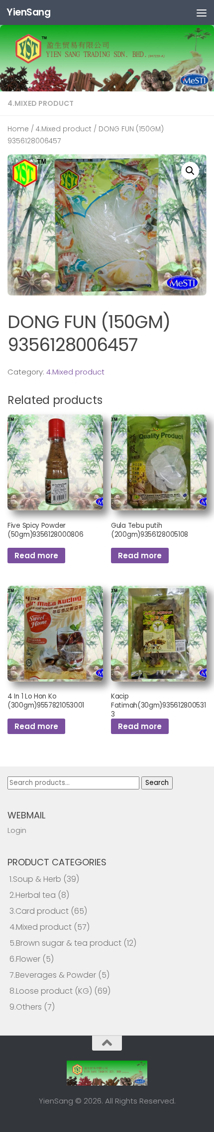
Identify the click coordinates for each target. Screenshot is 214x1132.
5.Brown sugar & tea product (65, 943)
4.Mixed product (40, 103)
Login (16, 830)
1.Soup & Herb (35, 879)
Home (18, 129)
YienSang (28, 12)
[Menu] (201, 12)
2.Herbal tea (32, 895)
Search (157, 782)
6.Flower (24, 959)
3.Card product (39, 911)
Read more (36, 555)
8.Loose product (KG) (50, 991)
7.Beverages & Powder (52, 975)
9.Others (25, 1007)
